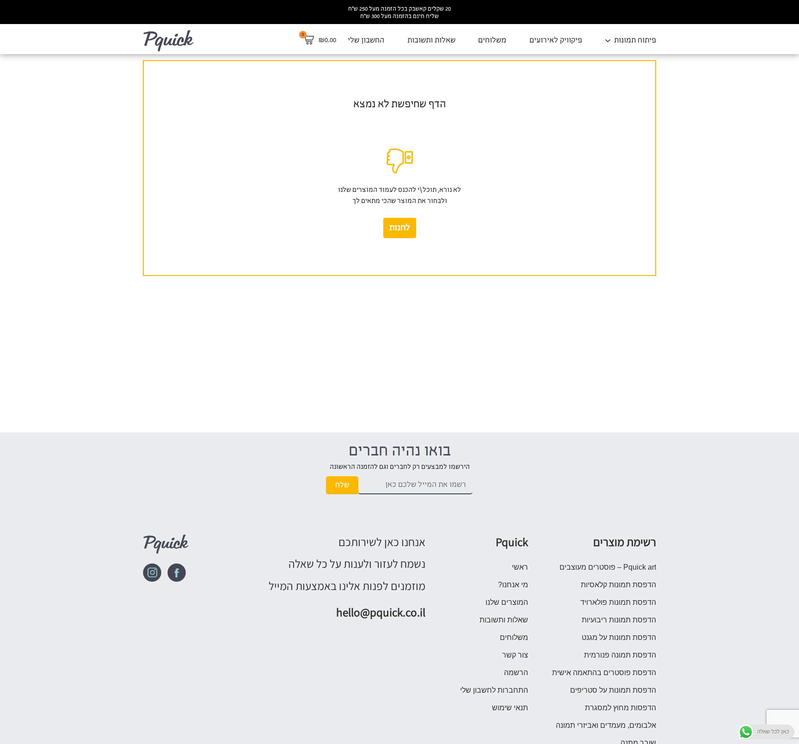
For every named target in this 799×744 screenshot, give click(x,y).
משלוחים (492, 40)
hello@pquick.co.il (380, 612)
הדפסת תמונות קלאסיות (618, 585)
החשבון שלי (366, 40)
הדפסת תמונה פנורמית (620, 655)
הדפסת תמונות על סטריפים (613, 690)
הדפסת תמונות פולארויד (618, 602)
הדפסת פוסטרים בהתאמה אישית (604, 672)
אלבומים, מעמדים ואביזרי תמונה (606, 725)
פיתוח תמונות (635, 40)
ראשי (520, 567)
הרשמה (516, 672)
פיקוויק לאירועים (555, 40)
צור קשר (515, 655)
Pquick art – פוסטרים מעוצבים (607, 567)
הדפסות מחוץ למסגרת (620, 708)
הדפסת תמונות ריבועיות (619, 620)
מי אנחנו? (513, 585)
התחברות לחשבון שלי (494, 690)
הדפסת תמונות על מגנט (619, 637)
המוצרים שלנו (507, 602)
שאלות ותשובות (431, 40)
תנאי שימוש (510, 708)
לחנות (399, 228)
